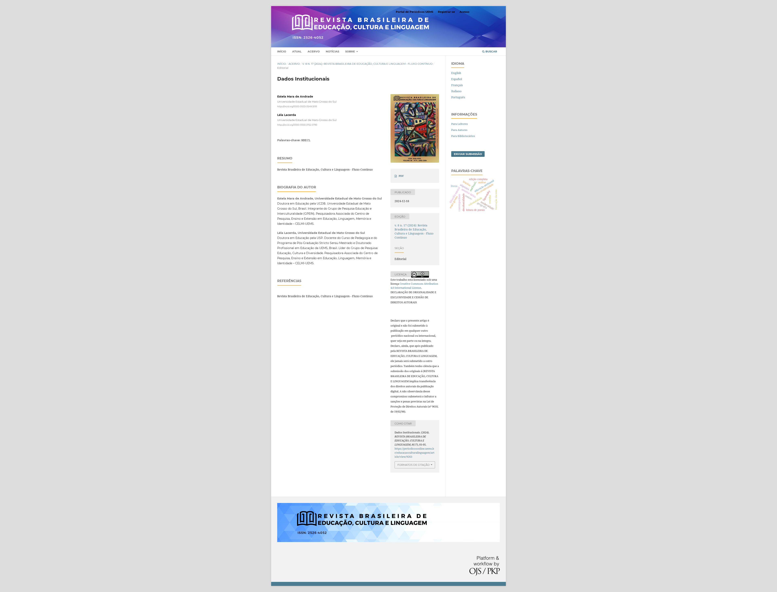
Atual (296, 51)
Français (457, 85)
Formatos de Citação (413, 464)
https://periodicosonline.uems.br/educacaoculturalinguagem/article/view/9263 (414, 452)
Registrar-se (446, 11)
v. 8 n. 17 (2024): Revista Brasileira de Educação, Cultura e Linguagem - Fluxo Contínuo (367, 63)
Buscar (491, 51)
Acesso (464, 11)
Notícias (332, 51)
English (456, 73)
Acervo (314, 51)
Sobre (350, 51)
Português (458, 97)
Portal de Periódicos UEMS (414, 11)
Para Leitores (459, 124)
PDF (401, 176)
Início (281, 51)
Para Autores (459, 130)
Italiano (456, 91)
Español (456, 79)
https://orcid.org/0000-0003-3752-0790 (297, 125)
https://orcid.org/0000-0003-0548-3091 (297, 106)
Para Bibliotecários (463, 136)
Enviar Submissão (468, 154)
